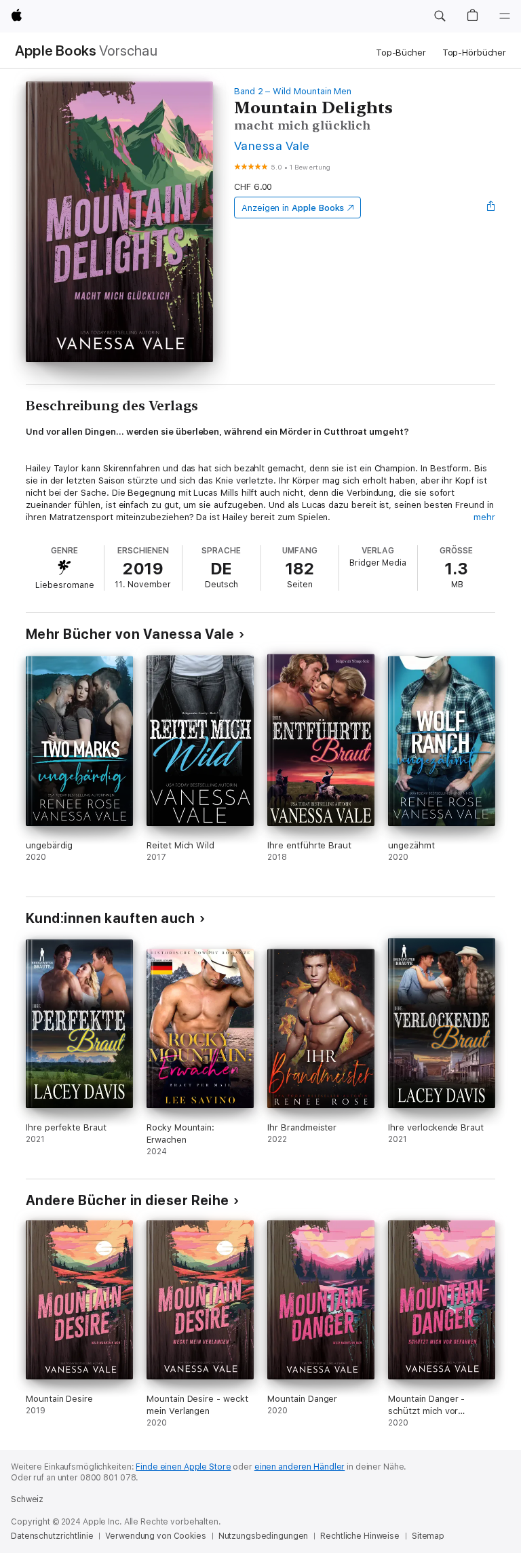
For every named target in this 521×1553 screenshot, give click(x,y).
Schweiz (27, 1499)
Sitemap (428, 1536)
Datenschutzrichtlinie (52, 1536)
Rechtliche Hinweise (360, 1536)
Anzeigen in (293, 208)
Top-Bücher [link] (401, 52)
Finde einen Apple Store (183, 1467)
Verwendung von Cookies (155, 1536)
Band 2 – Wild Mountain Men (292, 91)
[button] (439, 16)
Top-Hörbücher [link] (474, 52)
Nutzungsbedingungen (263, 1536)
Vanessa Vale (272, 145)
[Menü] (504, 16)
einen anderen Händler (299, 1467)
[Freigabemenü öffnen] (491, 207)
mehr (484, 517)
